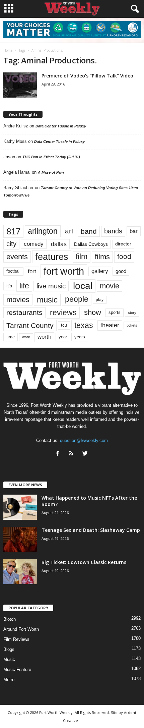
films (102, 257)
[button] (133, 9)
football (13, 271)
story (132, 313)
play (99, 299)
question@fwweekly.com (84, 440)
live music (51, 286)
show (92, 312)
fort (32, 271)
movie (109, 286)
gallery (99, 271)
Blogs (8, 649)
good (121, 271)
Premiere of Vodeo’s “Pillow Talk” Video (87, 75)
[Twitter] (86, 454)
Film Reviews (16, 639)
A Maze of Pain (51, 172)
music (47, 299)
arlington (43, 231)
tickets (132, 325)
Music (9, 659)
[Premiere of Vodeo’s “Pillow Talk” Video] (20, 85)
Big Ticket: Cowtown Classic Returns (84, 562)
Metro (8, 679)
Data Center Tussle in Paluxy (60, 126)
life (24, 285)
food (124, 257)
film (81, 257)
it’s (9, 285)
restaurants (24, 313)
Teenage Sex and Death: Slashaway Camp (91, 530)
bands (113, 231)
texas (83, 325)
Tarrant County (30, 325)
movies (17, 299)
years (79, 336)
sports (115, 312)
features (51, 257)
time (10, 336)
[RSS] (73, 454)
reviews (63, 312)
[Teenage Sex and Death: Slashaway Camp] (20, 539)
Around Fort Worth (21, 629)
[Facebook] (59, 454)
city (11, 243)
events (17, 257)
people (76, 299)
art (69, 231)
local (82, 286)
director (123, 243)
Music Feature (17, 669)
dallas (59, 243)
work (26, 337)
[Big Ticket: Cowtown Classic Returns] (20, 571)
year (63, 337)
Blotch (9, 619)
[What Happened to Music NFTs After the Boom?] (20, 507)
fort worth (64, 271)
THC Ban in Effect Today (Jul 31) (51, 157)
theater (109, 325)
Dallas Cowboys (91, 244)
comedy (34, 243)
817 (13, 231)
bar (134, 231)
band (89, 231)
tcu (64, 325)
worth (44, 337)
